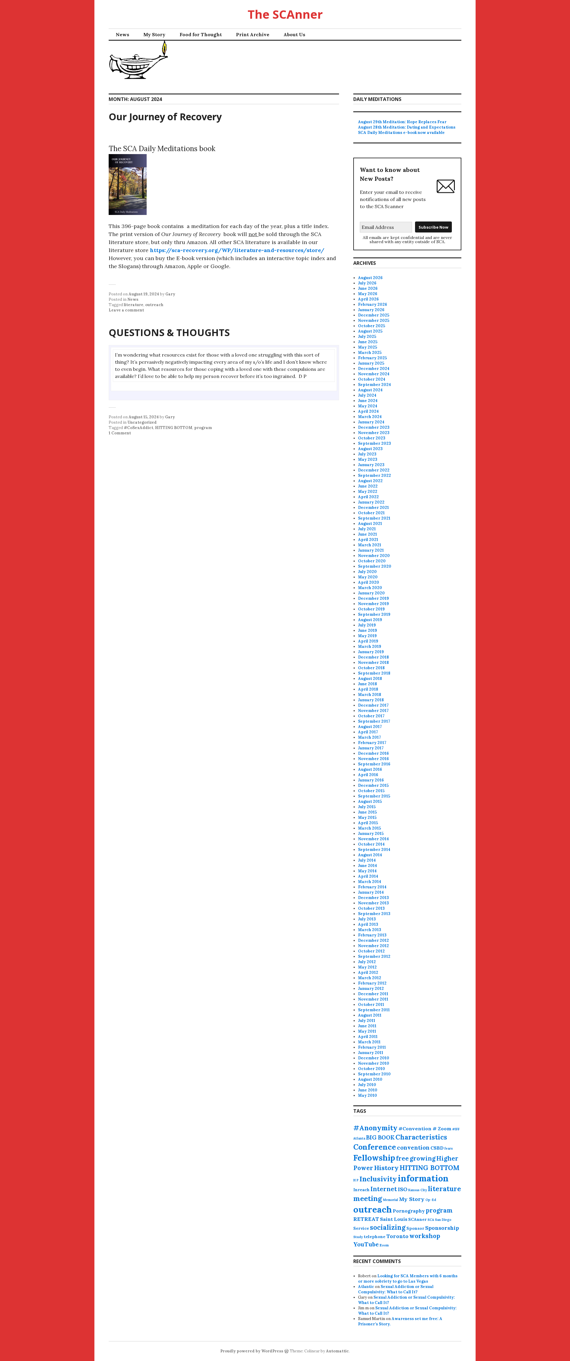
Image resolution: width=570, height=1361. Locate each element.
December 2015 (373, 785)
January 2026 (371, 309)
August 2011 (369, 1015)
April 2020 (368, 582)
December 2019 (373, 598)
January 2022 (371, 502)
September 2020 (374, 566)
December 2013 (373, 897)
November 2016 (373, 758)
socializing (388, 1227)
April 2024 (368, 411)
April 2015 (368, 822)
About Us (294, 34)
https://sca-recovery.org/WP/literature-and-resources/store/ (237, 250)
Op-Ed (430, 1200)
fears (448, 1148)
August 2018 (370, 678)
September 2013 (374, 913)
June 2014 (367, 865)
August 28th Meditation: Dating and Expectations (406, 127)
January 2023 (371, 464)
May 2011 (367, 1031)
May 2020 (368, 577)
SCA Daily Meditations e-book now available (401, 132)
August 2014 (370, 854)
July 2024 (367, 395)
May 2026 (367, 293)
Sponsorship (442, 1227)
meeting (367, 1198)
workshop (424, 1236)
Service (361, 1228)
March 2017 (369, 737)
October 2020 (372, 561)
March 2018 (369, 694)
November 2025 (373, 320)
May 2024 (367, 406)
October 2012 (371, 951)
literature (133, 304)
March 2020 (370, 587)
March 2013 (369, 929)
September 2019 (374, 614)
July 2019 (367, 625)
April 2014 (368, 876)
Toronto (397, 1236)
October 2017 (371, 716)
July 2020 (367, 571)
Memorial (390, 1200)
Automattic (337, 1351)
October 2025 (371, 325)
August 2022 (370, 480)
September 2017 (374, 721)
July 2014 (367, 860)
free (402, 1158)
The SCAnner (285, 14)
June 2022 (368, 486)
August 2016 (370, 769)
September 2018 (374, 673)
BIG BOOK (380, 1137)
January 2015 (371, 833)
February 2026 (372, 304)
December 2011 (373, 993)
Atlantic (366, 1286)
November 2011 (373, 999)
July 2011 (366, 1020)
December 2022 (374, 470)
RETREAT (366, 1219)
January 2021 (371, 550)
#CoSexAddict (138, 427)
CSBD (437, 1148)
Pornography (409, 1211)
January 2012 (371, 988)
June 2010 (367, 1090)
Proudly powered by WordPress (251, 1351)
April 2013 (368, 924)
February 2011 (372, 1047)
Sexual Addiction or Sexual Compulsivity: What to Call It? (395, 1289)
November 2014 (373, 838)
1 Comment (120, 433)
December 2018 (373, 657)
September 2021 (374, 518)
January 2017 (371, 748)
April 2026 (368, 299)
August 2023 (370, 448)
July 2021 (367, 528)
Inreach (361, 1189)
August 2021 (370, 523)
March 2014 (369, 881)
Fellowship (374, 1158)
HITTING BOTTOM (173, 427)
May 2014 (367, 870)
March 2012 (369, 977)
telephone (374, 1236)
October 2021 (371, 512)
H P (356, 1180)
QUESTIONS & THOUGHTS (169, 332)
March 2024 (370, 416)
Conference (374, 1147)
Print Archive (252, 34)
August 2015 (370, 801)
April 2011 (368, 1036)
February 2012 (372, 983)
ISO (402, 1189)
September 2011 (374, 1009)
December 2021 (373, 507)
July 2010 (367, 1084)
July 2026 (367, 283)
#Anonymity (375, 1127)
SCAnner (417, 1219)
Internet (383, 1189)
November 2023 (374, 432)
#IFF (456, 1129)
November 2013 (373, 903)
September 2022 (374, 475)
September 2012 (374, 956)
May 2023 (367, 459)
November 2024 (374, 373)
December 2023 (374, 427)
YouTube (366, 1244)
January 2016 (371, 780)
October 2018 (371, 667)
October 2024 (371, 379)
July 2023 (367, 454)
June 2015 (367, 812)
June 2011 (367, 1025)
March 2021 (369, 544)
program (203, 427)
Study (358, 1237)
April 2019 (368, 641)
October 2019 (371, 609)
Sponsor (415, 1228)
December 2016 (373, 753)
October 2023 (371, 438)
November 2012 (373, 945)
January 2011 (370, 1052)
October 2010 (371, 1068)
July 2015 (367, 806)
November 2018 (373, 662)
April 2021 (368, 539)
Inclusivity (378, 1179)
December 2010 (373, 1058)
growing (423, 1158)
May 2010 (367, 1095)
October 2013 (371, 908)
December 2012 (373, 940)
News (122, 34)
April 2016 (368, 774)
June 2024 (368, 400)
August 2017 (370, 726)
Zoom (384, 1245)
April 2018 (368, 689)
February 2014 (372, 887)
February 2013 (372, 935)
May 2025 (367, 347)
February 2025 (372, 357)
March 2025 (369, 352)
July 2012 (367, 961)
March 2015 (369, 828)
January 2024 (371, 422)
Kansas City (417, 1190)
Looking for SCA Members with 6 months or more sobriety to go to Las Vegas (407, 1278)
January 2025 (371, 363)
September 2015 (374, 796)
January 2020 (371, 593)
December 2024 (374, 368)
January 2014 (371, 892)
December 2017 (373, 705)
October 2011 (371, 1004)
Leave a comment (126, 310)
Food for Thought (201, 34)
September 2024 (374, 384)
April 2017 (368, 732)
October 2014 (371, 844)
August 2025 (370, 331)
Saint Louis (393, 1219)
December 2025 (373, 315)
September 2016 (374, 764)
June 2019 (367, 630)
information (423, 1178)
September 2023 (374, 443)
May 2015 (367, 817)
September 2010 (374, 1074)
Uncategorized (142, 422)
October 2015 (371, 790)
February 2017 (372, 742)
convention (413, 1147)
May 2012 (367, 967)
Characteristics (421, 1137)
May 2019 (367, 635)
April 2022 (368, 496)
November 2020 (374, 555)
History (386, 1168)
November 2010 (373, 1063)
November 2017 (373, 710)
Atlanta (359, 1138)
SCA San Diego (439, 1220)
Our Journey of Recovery (165, 116)
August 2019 (370, 619)
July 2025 (367, 336)
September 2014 (374, 849)
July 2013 (367, 919)
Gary (170, 294)
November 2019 (373, 603)
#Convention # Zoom (424, 1128)
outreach (154, 304)
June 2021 (367, 534)
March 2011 (369, 1042)
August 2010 (370, 1079)
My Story (154, 34)
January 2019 (371, 651)
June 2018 (367, 683)
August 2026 (370, 277)
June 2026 (368, 288)
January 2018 (371, 699)
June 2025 (367, 341)
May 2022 (367, 491)
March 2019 (369, 646)
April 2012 (368, 972)
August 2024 (370, 390)
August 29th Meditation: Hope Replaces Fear (402, 121)
